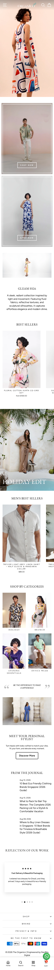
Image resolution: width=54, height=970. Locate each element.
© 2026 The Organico (15, 952)
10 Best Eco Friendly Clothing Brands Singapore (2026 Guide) (35, 787)
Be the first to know (26, 938)
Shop (26, 916)
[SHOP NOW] (27, 138)
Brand (26, 924)
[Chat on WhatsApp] (46, 956)
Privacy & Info (26, 931)
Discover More (27, 755)
